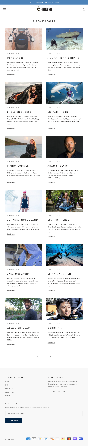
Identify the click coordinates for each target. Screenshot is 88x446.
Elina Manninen (59, 274)
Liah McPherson (60, 220)
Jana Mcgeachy (18, 274)
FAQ (6, 385)
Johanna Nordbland (22, 220)
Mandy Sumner (18, 166)
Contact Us (9, 389)
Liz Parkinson (58, 112)
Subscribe (13, 420)
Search (7, 396)
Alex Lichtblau (18, 328)
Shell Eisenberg (19, 112)
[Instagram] (59, 391)
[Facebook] (49, 391)
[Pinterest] (64, 391)
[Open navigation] (4, 9)
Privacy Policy (9, 392)
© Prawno (9, 439)
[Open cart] (84, 9)
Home (7, 381)
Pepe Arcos (15, 58)
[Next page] (50, 356)
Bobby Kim (55, 328)
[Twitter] (54, 391)
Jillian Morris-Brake (63, 58)
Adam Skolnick (59, 166)
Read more (10, 75)
